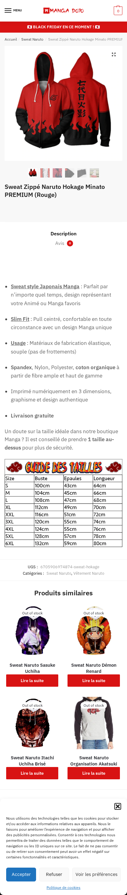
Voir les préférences (96, 874)
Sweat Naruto (32, 39)
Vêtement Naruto (88, 573)
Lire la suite (32, 680)
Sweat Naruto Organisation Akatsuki (93, 761)
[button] (118, 806)
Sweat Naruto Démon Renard (94, 668)
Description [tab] (63, 233)
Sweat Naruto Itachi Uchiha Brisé (32, 761)
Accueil (11, 39)
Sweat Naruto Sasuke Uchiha (32, 668)
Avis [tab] (63, 243)
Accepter (21, 874)
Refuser (54, 874)
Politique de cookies (63, 887)
